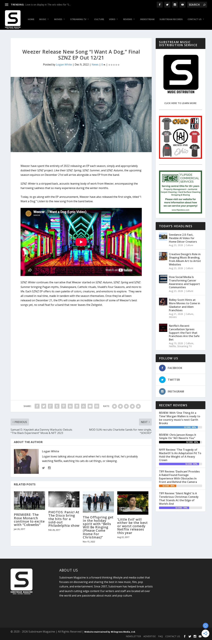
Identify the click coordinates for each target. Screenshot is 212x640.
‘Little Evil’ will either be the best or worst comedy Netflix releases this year (132, 526)
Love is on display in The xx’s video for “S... (48, 4)
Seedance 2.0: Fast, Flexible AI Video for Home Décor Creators (183, 238)
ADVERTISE (149, 636)
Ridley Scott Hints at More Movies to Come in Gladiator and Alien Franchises (184, 305)
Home (31, 19)
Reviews (127, 19)
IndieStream (147, 19)
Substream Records (171, 19)
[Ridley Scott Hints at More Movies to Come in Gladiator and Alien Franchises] (163, 302)
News (95, 64)
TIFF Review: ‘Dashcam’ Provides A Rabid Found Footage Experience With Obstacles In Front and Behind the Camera (179, 477)
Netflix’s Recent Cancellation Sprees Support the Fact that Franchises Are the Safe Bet (184, 332)
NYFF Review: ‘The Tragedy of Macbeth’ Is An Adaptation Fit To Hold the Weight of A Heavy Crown (180, 455)
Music (42, 19)
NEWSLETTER (133, 636)
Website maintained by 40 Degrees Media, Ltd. (110, 631)
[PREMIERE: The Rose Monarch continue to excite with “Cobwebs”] (29, 500)
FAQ (160, 636)
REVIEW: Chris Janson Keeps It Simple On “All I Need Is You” (177, 436)
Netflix (172, 346)
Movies (58, 19)
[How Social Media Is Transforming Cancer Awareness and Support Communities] (163, 279)
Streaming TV (78, 19)
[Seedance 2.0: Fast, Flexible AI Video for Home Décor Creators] (163, 237)
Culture (99, 19)
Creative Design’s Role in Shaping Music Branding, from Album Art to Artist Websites (185, 259)
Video (112, 19)
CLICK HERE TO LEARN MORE (180, 103)
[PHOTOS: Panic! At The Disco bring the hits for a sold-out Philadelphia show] (64, 499)
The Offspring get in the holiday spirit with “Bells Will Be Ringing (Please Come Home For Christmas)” (98, 527)
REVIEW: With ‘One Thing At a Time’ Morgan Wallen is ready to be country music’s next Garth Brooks (179, 418)
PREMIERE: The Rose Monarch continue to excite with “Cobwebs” (29, 519)
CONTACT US (172, 636)
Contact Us (195, 19)
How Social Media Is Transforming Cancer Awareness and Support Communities (184, 282)
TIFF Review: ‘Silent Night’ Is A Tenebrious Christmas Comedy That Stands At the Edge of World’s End (179, 498)
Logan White (64, 64)
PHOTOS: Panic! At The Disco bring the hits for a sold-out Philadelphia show (64, 519)
